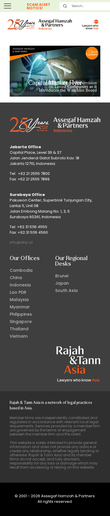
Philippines (21, 314)
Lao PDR (18, 292)
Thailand (19, 329)
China (16, 278)
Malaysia (19, 300)
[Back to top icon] (98, 504)
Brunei (61, 276)
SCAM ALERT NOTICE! (38, 6)
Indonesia (20, 285)
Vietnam (19, 336)
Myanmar (20, 307)
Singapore (21, 321)
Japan (62, 283)
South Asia (66, 290)
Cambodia (21, 270)
